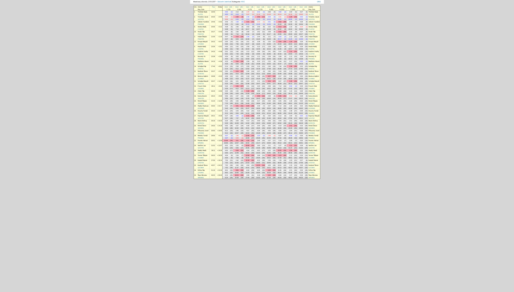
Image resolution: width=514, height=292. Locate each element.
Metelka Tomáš (203, 135)
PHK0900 (201, 24)
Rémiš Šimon (202, 125)
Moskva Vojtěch (203, 76)
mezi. (226, 7)
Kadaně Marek (202, 160)
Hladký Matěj (202, 150)
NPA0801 (201, 143)
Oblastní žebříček (224, 2)
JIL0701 (200, 14)
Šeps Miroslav (202, 175)
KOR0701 (201, 123)
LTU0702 (201, 29)
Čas (213, 7)
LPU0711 (201, 69)
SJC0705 (201, 148)
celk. (230, 7)
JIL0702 (200, 64)
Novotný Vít (201, 56)
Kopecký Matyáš (203, 116)
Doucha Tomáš (203, 111)
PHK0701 (201, 34)
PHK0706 (201, 93)
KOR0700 (201, 153)
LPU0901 (201, 172)
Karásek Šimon (203, 165)
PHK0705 (201, 39)
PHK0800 (201, 133)
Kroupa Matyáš (203, 41)
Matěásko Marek (203, 61)
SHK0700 (201, 98)
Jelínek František (203, 22)
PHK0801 (201, 138)
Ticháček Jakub (203, 17)
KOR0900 (201, 108)
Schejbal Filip (202, 66)
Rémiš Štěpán (202, 101)
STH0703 (201, 73)
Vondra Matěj (202, 27)
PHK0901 (201, 59)
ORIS (319, 2)
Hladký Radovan (203, 106)
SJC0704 (201, 19)
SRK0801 (201, 177)
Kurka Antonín (202, 96)
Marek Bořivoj (202, 121)
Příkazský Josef (203, 130)
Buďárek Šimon (203, 71)
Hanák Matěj (202, 46)
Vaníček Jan (202, 145)
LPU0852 (201, 88)
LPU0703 (201, 163)
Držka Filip (201, 170)
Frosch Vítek (202, 86)
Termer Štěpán (202, 155)
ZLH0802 (201, 78)
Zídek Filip (201, 91)
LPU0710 (201, 83)
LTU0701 (201, 49)
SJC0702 (201, 118)
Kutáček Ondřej (203, 51)
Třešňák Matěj (202, 12)
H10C (243, 2)
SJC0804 (201, 167)
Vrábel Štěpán (202, 36)
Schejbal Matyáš (203, 81)
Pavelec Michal (202, 140)
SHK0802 (201, 103)
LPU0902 (201, 44)
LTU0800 (201, 158)
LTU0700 (201, 54)
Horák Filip (201, 31)
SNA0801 (201, 113)
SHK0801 (201, 128)
